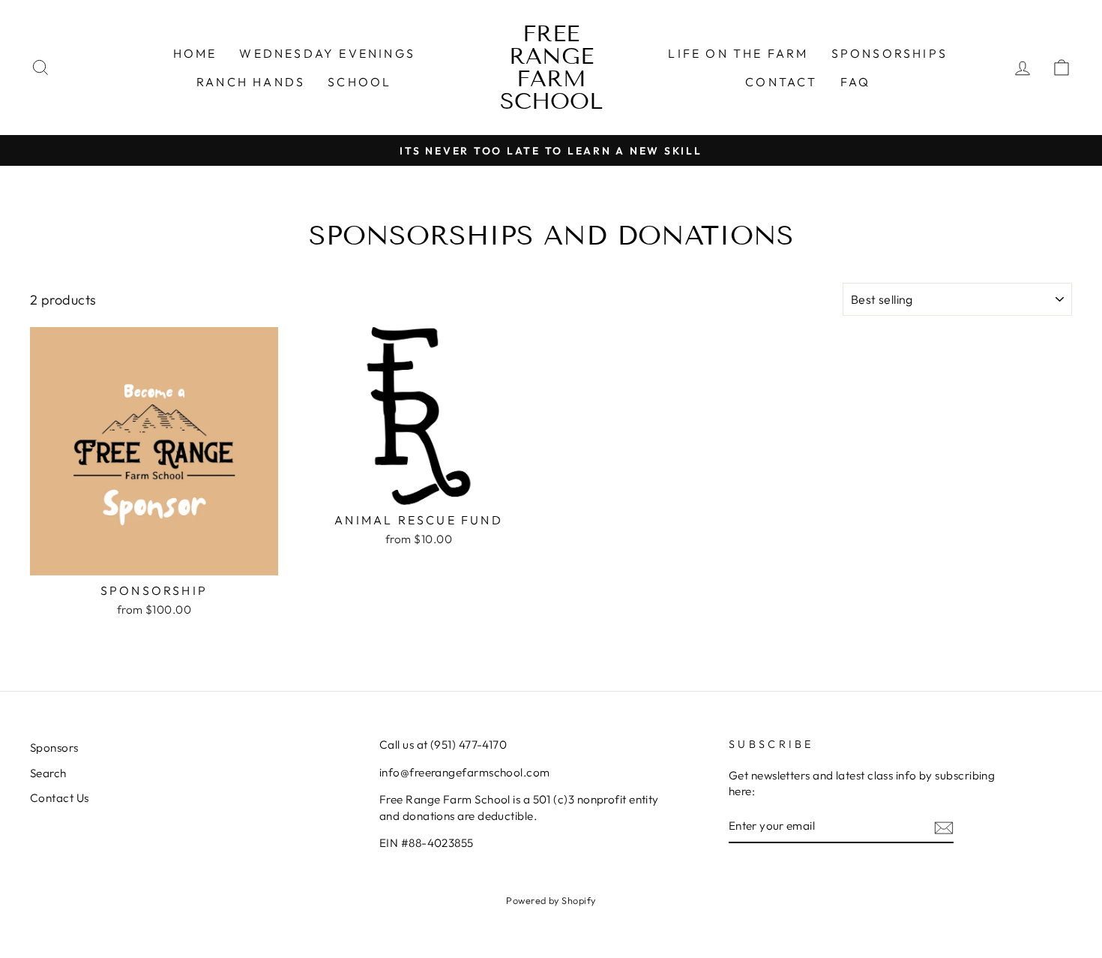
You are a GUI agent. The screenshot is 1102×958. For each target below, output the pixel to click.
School (359, 81)
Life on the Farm (738, 53)
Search (48, 773)
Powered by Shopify (550, 900)
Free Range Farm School (551, 67)
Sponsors (54, 747)
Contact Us (59, 798)
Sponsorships (889, 53)
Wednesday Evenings (327, 53)
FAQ (855, 81)
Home (195, 53)
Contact (781, 81)
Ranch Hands (250, 81)
